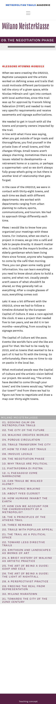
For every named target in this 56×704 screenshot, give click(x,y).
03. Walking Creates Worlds (25, 435)
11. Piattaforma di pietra (22, 468)
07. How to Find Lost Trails (24, 449)
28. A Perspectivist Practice (25, 581)
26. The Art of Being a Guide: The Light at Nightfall (25, 575)
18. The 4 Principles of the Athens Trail (24, 518)
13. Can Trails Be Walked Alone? (22, 482)
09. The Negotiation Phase (23, 458)
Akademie (43, 5)
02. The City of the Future (23, 430)
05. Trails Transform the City (26, 444)
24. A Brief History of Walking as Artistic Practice (27, 559)
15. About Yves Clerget (21, 493)
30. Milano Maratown (19, 594)
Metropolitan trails (21, 5)
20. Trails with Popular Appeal (27, 529)
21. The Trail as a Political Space (24, 536)
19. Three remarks (17, 525)
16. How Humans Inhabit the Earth (25, 499)
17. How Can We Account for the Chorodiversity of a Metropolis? (25, 509)
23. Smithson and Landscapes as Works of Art (26, 551)
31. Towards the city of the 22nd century (24, 600)
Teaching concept (28, 701)
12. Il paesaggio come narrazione (20, 474)
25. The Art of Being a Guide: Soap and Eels (25, 567)
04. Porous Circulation (21, 439)
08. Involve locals (17, 454)
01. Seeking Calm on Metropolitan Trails (18, 424)
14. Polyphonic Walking (21, 488)
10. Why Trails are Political (25, 463)
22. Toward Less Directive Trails (23, 543)
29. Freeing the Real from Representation (23, 587)
